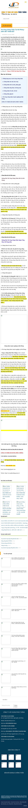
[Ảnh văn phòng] (4, 757)
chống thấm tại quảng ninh (5, 795)
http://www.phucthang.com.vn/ (12, 473)
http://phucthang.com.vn (10, 720)
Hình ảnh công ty (14, 750)
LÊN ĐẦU (25, 805)
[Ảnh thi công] (4, 764)
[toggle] (25, 2)
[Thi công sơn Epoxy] (11, 764)
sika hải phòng (3, 803)
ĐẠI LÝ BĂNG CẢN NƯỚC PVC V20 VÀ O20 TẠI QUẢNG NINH (7, 495)
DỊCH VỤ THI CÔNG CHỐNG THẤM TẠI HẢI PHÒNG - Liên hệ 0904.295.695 (7, 511)
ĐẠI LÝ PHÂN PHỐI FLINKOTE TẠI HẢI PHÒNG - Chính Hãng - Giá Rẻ (21, 495)
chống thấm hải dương (20, 797)
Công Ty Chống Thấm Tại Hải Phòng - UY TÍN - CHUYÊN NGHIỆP (21, 511)
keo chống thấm (10, 803)
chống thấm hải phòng (18, 803)
